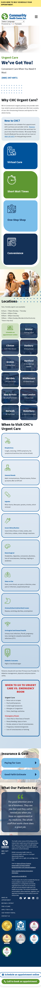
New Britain (10, 394)
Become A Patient (7, 903)
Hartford (29, 360)
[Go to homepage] (13, 16)
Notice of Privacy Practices (24, 863)
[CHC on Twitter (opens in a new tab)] (24, 898)
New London (28, 394)
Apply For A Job (7, 909)
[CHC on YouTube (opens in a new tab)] (29, 898)
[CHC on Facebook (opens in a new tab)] (20, 898)
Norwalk (10, 410)
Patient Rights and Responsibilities (21, 865)
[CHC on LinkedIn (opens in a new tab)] (33, 898)
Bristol (28, 329)
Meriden (10, 378)
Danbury (28, 345)
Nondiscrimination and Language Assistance (24, 867)
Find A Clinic (5, 906)
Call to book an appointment (22, 981)
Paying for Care (12, 762)
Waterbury (29, 410)
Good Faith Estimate (15, 774)
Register (32, 127)
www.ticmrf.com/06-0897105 (19, 876)
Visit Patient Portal (8, 913)
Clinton (10, 345)
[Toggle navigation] (36, 17)
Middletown (28, 378)
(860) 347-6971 (9, 77)
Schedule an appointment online (10, 333)
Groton (10, 361)
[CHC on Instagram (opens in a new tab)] (37, 898)
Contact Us (5, 916)
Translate (18, 24)
